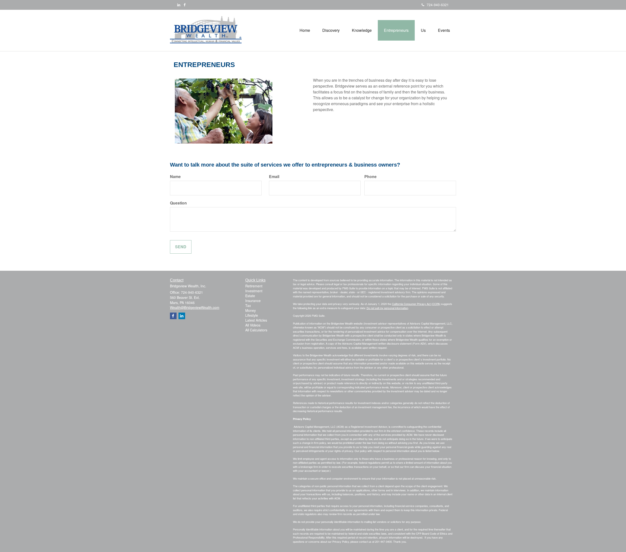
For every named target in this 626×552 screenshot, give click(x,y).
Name (175, 176)
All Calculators (256, 329)
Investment (253, 290)
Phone (370, 176)
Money (250, 310)
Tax (248, 305)
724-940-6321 (438, 4)
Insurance (253, 300)
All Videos (252, 325)
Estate (250, 295)
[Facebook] (185, 4)
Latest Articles (256, 320)
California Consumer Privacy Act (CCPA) (416, 304)
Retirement (253, 285)
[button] (331, 30)
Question (178, 203)
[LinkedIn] (178, 4)
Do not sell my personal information (387, 308)
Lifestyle (251, 315)
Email (274, 176)
